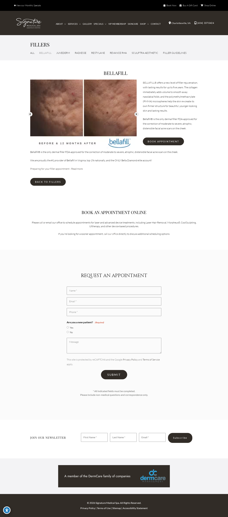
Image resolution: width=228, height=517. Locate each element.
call (41, 222)
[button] (30, 114)
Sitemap (116, 508)
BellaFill (45, 52)
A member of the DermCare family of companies (97, 476)
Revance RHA (118, 52)
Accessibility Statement (135, 508)
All (32, 52)
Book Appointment (163, 141)
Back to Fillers (48, 181)
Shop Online (210, 5)
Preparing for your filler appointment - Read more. (56, 168)
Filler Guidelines (175, 52)
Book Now (171, 5)
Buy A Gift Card (190, 5)
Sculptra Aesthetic (145, 52)
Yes (71, 327)
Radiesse (80, 52)
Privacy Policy (130, 359)
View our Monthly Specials (28, 5)
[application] (64, 24)
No (71, 332)
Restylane (98, 52)
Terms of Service (151, 359)
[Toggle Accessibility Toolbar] (7, 510)
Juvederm (63, 52)
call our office (111, 233)
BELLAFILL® (149, 82)
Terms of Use (104, 508)
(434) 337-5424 (205, 23)
